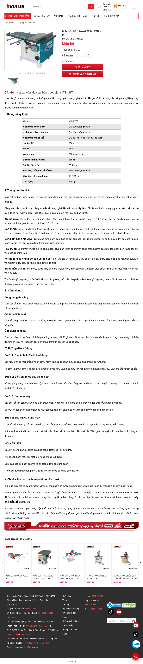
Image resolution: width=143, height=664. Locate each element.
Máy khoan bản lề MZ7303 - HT (96, 577)
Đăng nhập (107, 9)
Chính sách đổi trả (70, 621)
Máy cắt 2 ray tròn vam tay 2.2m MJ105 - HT (70, 578)
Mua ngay (84, 67)
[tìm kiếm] (91, 6)
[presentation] (2, 562)
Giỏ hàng (122, 5)
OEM (78, 49)
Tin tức (65, 600)
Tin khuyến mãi (112, 16)
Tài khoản (107, 4)
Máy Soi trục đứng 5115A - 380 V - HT (43, 577)
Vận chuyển (67, 625)
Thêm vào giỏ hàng (84, 74)
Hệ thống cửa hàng (70, 608)
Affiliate (58, 16)
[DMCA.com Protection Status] (129, 604)
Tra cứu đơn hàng (77, 16)
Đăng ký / (107, 6)
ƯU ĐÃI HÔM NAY (42, 16)
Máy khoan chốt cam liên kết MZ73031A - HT (125, 577)
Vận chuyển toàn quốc (127, 8)
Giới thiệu (66, 596)
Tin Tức (96, 16)
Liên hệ (65, 604)
